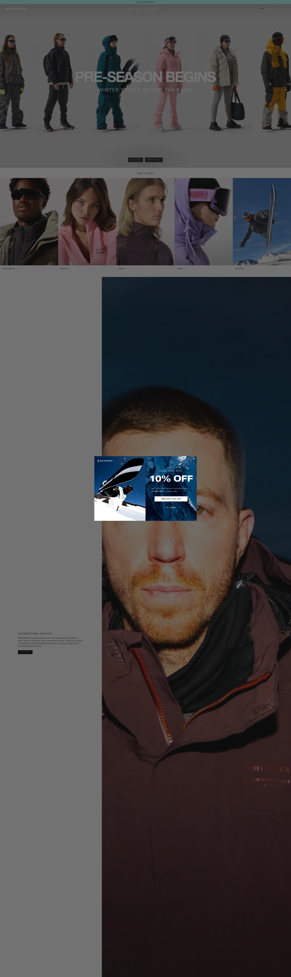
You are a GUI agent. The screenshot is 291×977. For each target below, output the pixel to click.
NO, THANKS (171, 508)
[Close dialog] (194, 459)
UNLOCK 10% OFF (171, 499)
